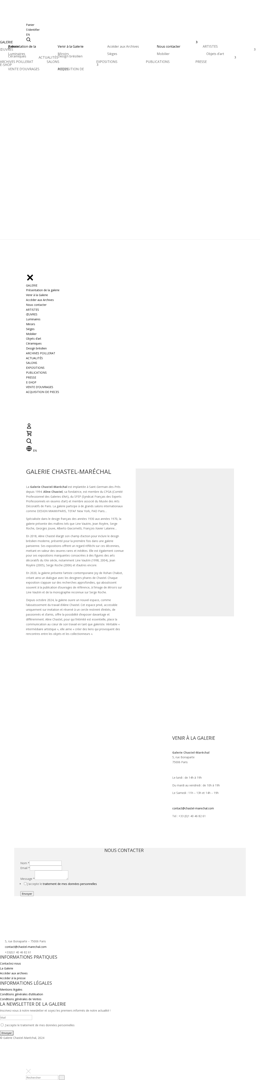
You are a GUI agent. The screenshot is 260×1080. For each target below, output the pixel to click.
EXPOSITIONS (106, 61)
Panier (30, 25)
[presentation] (62, 1077)
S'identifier (33, 30)
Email (25, 868)
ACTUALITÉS (48, 58)
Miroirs (63, 54)
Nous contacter (168, 46)
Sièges (112, 54)
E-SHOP (6, 66)
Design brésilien (70, 56)
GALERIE (6, 43)
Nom (24, 863)
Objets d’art (215, 54)
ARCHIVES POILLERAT (16, 63)
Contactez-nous (10, 963)
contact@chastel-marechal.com (193, 808)
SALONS (53, 61)
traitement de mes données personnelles (70, 884)
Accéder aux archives (14, 973)
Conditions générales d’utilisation (21, 994)
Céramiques (17, 56)
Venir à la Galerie (70, 46)
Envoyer (27, 894)
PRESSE (201, 61)
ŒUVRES (6, 50)
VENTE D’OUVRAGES (23, 69)
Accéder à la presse (13, 978)
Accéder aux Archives (123, 46)
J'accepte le (62, 884)
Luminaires (16, 54)
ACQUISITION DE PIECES (71, 69)
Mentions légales (11, 989)
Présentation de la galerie (22, 46)
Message (27, 879)
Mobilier (163, 54)
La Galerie (6, 968)
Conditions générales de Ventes (20, 999)
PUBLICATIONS (158, 61)
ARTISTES (210, 47)
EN (28, 34)
